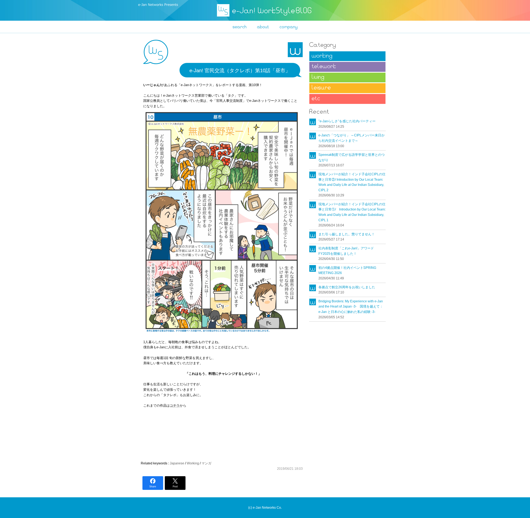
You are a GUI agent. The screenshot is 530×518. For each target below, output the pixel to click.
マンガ (206, 463)
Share (152, 486)
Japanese (177, 463)
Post (175, 486)
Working (193, 463)
